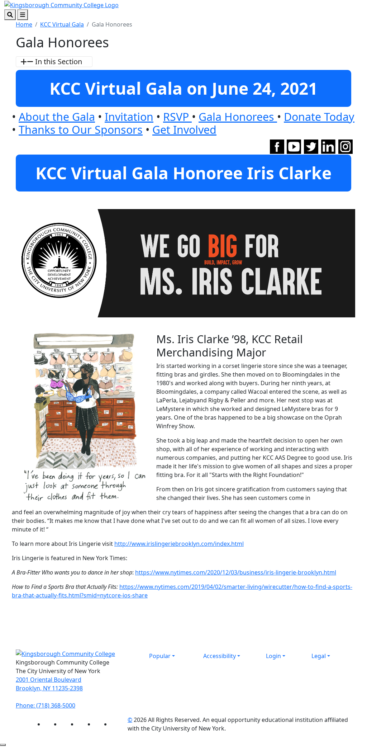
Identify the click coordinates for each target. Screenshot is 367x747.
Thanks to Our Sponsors (81, 129)
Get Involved (184, 129)
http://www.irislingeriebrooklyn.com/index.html (179, 544)
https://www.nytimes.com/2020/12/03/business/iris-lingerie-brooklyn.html (235, 572)
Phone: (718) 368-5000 (45, 705)
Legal (318, 656)
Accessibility (219, 656)
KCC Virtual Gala (62, 24)
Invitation (129, 116)
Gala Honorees (238, 116)
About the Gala (57, 116)
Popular (160, 656)
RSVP (177, 116)
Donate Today (319, 116)
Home (24, 24)
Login (273, 656)
